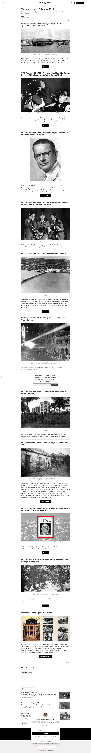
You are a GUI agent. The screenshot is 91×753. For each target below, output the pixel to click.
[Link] (19, 25)
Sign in (87, 3)
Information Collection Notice (45, 737)
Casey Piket (26, 16)
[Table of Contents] (1, 376)
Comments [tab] (24, 672)
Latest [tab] (26, 688)
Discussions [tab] (31, 688)
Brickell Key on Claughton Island (31, 703)
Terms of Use (51, 736)
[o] (64, 695)
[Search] (71, 3)
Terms (48, 743)
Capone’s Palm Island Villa (29, 692)
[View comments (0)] (27, 20)
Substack (39, 750)
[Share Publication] (74, 3)
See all (24, 723)
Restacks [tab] (30, 672)
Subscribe (80, 3)
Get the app (52, 746)
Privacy (44, 743)
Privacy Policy (55, 737)
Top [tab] (23, 688)
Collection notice (54, 743)
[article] (45, 695)
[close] (58, 713)
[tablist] (27, 672)
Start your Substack (42, 746)
